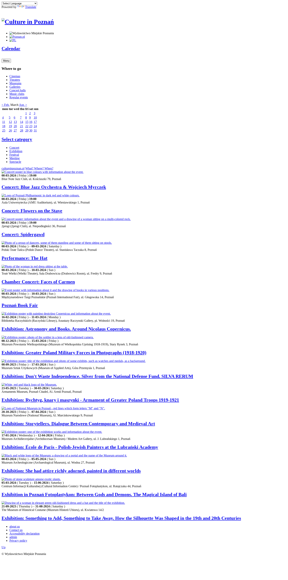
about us (14, 526)
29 (26, 130)
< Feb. (6, 104)
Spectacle (15, 161)
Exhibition (15, 151)
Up (3, 547)
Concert (14, 147)
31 (35, 130)
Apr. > (23, 104)
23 (30, 126)
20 (15, 126)
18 (3, 126)
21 (21, 126)
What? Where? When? (39, 168)
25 (3, 130)
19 (10, 126)
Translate (30, 7)
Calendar (11, 48)
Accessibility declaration (24, 533)
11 (3, 121)
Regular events (18, 97)
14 (21, 121)
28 (21, 130)
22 (26, 126)
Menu (6, 60)
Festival (14, 154)
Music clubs (16, 93)
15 (26, 121)
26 (10, 130)
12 (10, 121)
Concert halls (17, 90)
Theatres (14, 79)
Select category (17, 139)
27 (15, 130)
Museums (15, 83)
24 (35, 126)
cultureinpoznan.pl (13, 168)
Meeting (14, 158)
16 (30, 121)
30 (30, 130)
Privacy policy (18, 540)
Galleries (14, 86)
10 (35, 117)
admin (13, 537)
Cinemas (14, 76)
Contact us (16, 530)
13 (15, 121)
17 (35, 121)
